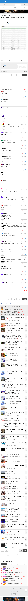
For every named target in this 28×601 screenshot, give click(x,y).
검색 (21, 550)
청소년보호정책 (21, 589)
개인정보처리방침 (12, 589)
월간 (17, 564)
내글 (4, 7)
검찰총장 (3, 17)
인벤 (5, 1)
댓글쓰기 (24, 75)
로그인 (7, 588)
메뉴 (1, 71)
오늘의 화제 (4, 564)
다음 (19, 75)
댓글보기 (24, 299)
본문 (8, 75)
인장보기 (5, 71)
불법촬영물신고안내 (14, 591)
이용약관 (5, 589)
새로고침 (25, 89)
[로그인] (24, 1)
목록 (3, 75)
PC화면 (12, 588)
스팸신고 (11, 60)
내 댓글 (14, 7)
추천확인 (2, 60)
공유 (21, 60)
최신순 (10, 89)
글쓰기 (26, 5)
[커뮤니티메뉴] (1, 1)
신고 (7, 60)
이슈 (24, 564)
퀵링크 (16, 588)
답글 (2, 96)
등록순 (7, 89)
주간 (11, 564)
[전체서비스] (26, 1)
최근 (2, 550)
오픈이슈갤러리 (4, 5)
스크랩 (25, 60)
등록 (25, 293)
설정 (21, 588)
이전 (14, 75)
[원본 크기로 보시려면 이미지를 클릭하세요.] (14, 39)
